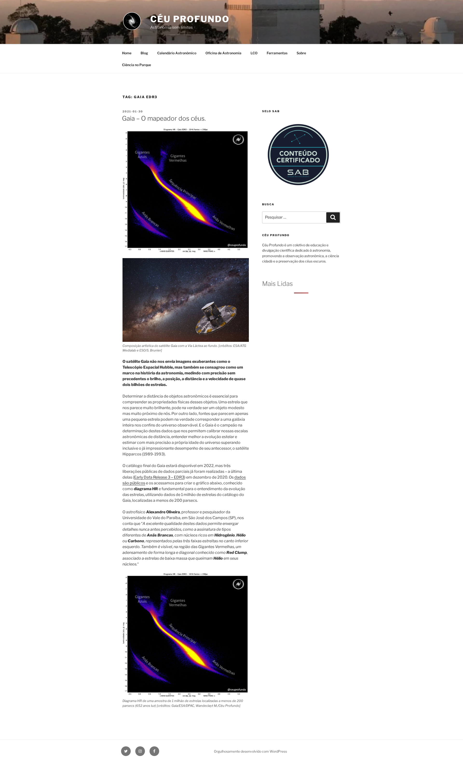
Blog (144, 53)
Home (126, 53)
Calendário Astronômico (176, 53)
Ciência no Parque (136, 65)
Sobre (301, 53)
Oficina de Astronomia (223, 53)
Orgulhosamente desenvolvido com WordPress (250, 751)
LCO (254, 53)
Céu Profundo (190, 19)
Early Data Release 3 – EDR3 (159, 477)
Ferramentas (277, 53)
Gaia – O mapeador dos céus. (164, 118)
